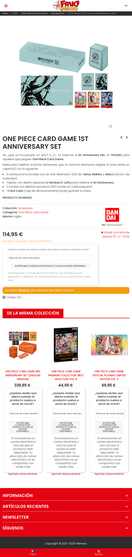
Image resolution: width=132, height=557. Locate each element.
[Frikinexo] (66, 5)
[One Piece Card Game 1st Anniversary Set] (110, 126)
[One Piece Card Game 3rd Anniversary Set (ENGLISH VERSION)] (23, 345)
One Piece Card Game (33, 212)
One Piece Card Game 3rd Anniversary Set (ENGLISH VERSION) (22, 375)
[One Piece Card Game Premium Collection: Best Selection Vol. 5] (66, 345)
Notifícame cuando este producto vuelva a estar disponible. (50, 266)
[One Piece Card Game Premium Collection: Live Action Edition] (121, 137)
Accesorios (25, 208)
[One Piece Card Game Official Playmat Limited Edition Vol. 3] (109, 345)
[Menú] (6, 5)
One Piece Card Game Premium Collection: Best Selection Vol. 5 (66, 375)
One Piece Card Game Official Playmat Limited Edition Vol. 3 (109, 375)
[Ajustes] (126, 5)
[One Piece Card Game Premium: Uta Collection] (126, 137)
